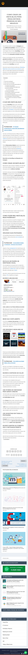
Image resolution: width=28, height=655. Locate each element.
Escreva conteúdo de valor (10, 93)
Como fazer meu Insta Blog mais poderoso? (12, 84)
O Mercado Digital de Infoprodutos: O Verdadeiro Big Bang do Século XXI (14, 598)
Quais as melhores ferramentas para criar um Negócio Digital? (16, 586)
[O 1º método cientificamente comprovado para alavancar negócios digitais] (4, 581)
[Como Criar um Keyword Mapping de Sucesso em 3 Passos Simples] (14, 479)
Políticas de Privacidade (15, 653)
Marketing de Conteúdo (16, 25)
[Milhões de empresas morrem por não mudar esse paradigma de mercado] (14, 499)
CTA (7, 275)
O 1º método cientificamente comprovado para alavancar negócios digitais (15, 581)
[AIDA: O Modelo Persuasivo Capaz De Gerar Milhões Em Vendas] (4, 604)
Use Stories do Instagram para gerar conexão (14, 94)
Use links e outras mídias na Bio (13, 89)
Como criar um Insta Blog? (9, 82)
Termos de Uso (7, 653)
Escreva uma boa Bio (9, 88)
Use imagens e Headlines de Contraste (12, 92)
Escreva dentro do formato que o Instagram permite (13, 98)
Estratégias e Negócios (10, 582)
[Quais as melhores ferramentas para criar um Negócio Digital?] (4, 586)
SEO (3, 641)
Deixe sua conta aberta (10, 90)
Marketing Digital (10, 27)
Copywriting (9, 605)
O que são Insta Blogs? (8, 81)
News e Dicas (19, 605)
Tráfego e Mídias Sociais (7, 644)
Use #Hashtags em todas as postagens (12, 96)
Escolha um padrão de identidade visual (13, 87)
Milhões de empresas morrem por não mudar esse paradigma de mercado (16, 592)
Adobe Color (13, 268)
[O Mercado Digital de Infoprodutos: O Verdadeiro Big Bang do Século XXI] (4, 598)
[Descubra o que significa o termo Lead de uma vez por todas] (14, 519)
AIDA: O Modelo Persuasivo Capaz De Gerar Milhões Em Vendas (15, 604)
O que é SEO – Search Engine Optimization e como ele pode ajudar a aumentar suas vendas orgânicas (13, 548)
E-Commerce (5, 625)
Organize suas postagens (10, 85)
